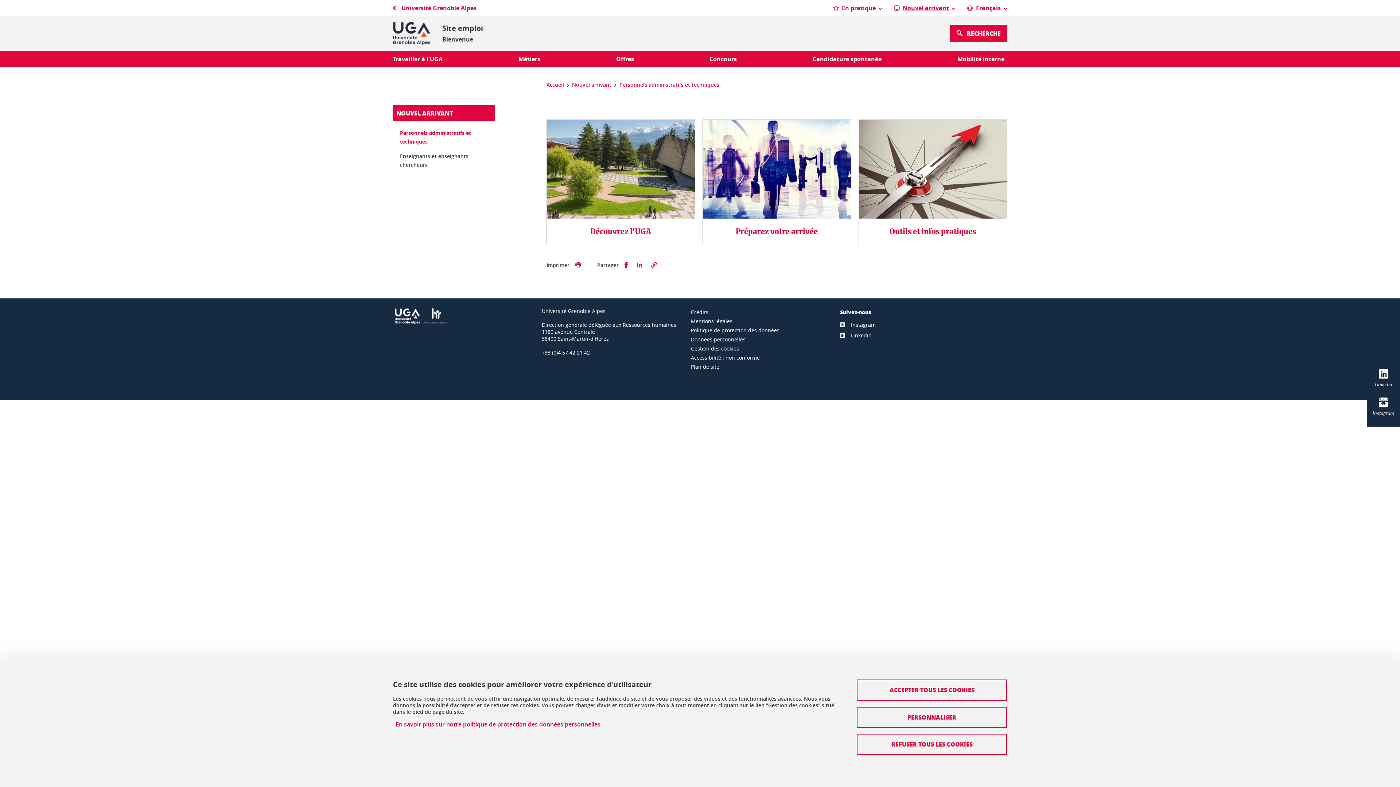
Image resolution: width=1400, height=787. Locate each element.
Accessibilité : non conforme (725, 357)
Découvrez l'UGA (620, 232)
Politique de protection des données (735, 330)
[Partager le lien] (654, 265)
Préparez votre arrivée (777, 232)
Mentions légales (711, 321)
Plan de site (705, 366)
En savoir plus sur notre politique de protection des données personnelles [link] (498, 724)
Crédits (699, 312)
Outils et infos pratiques (933, 232)
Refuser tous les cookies (932, 744)
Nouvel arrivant (424, 113)
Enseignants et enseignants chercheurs (434, 160)
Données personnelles (718, 339)
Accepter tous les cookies (932, 690)
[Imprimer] (578, 265)
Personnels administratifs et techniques (435, 137)
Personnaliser (931, 717)
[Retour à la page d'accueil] (412, 33)
